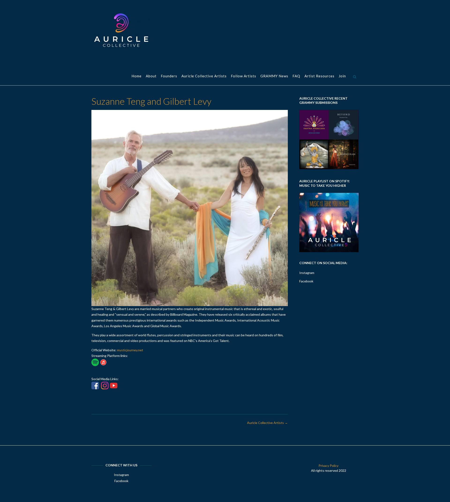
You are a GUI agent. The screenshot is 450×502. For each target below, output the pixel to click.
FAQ (296, 76)
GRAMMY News (274, 76)
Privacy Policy (328, 466)
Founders (169, 76)
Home (136, 76)
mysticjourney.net (130, 350)
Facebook (306, 281)
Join (342, 76)
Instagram (306, 273)
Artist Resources (319, 76)
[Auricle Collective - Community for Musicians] (120, 30)
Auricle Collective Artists (204, 76)
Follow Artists (243, 76)
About (151, 76)
